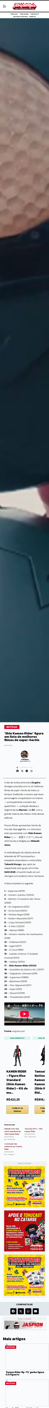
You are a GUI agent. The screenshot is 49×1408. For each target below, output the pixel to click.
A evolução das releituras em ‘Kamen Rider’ (13, 1146)
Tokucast (14, 14)
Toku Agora (24, 14)
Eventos (32, 16)
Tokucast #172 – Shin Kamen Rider (33, 1130)
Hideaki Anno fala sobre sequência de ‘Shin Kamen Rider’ (12, 1131)
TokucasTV (34, 14)
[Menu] (4, 6)
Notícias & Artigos (20, 16)
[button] (18, 771)
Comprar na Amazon (17, 1109)
